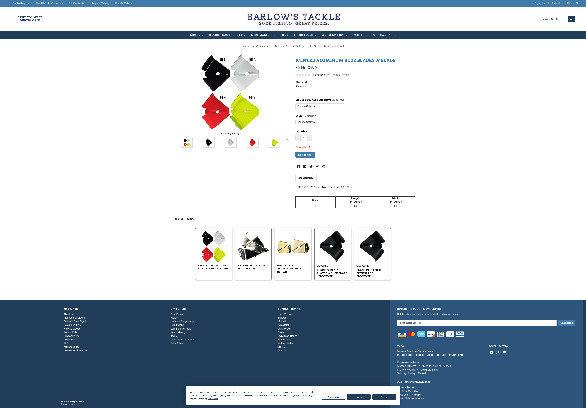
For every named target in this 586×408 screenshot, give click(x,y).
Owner (281, 332)
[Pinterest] (324, 166)
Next (288, 141)
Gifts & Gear (383, 34)
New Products (178, 314)
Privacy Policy (71, 336)
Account (556, 3)
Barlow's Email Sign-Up (76, 321)
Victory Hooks (285, 343)
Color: (305, 115)
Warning (304, 147)
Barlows (282, 317)
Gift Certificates (77, 3)
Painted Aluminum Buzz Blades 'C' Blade (213, 267)
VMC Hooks (284, 328)
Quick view (211, 243)
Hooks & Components (226, 34)
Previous (173, 141)
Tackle (359, 34)
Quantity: (301, 131)
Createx (282, 347)
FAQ (66, 343)
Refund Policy (71, 332)
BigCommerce (78, 402)
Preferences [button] (213, 399)
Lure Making (261, 34)
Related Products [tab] (184, 218)
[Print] (311, 166)
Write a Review (341, 74)
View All (282, 350)
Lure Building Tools (296, 34)
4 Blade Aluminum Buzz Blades (251, 267)
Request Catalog (100, 3)
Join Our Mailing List (19, 3)
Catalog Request (72, 325)
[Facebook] (298, 166)
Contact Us (57, 3)
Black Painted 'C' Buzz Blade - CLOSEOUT (368, 273)
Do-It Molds (284, 314)
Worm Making (333, 34)
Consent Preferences (75, 350)
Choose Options (216, 250)
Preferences (333, 397)
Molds (195, 34)
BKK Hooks (284, 339)
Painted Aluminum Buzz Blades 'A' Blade (345, 60)
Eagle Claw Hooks (287, 336)
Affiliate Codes (72, 347)
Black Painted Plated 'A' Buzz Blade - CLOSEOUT (332, 273)
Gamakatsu (283, 325)
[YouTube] (504, 352)
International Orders (74, 317)
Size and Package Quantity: (319, 99)
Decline (358, 397)
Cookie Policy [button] (275, 395)
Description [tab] (306, 177)
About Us (40, 3)
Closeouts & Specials (182, 339)
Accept (384, 397)
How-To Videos (123, 3)
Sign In (539, 3)
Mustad (282, 321)
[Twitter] (317, 166)
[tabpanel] (355, 197)
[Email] (304, 166)
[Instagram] (498, 352)
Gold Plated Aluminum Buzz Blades (289, 268)
